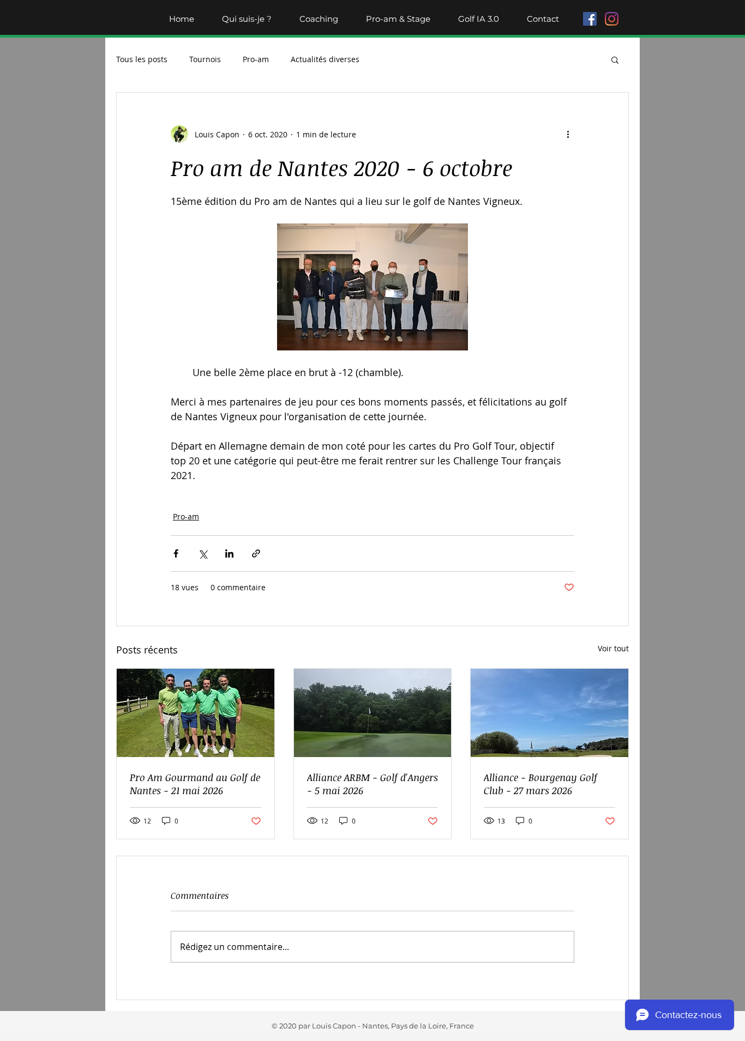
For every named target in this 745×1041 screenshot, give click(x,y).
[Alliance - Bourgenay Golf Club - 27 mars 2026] (549, 713)
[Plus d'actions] (567, 134)
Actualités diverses (325, 59)
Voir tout (613, 648)
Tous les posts (141, 59)
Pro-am (256, 59)
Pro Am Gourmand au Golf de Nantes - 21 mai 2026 (195, 784)
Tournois (205, 59)
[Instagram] (611, 19)
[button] (615, 59)
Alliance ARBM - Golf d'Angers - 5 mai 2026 (372, 784)
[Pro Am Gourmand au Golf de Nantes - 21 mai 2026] (195, 713)
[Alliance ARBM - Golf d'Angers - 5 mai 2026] (373, 713)
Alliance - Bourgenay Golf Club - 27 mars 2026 (540, 784)
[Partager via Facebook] (176, 553)
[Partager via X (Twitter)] (202, 553)
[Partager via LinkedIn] (229, 553)
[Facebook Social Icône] (590, 19)
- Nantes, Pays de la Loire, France (415, 1025)
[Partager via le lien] (256, 553)
